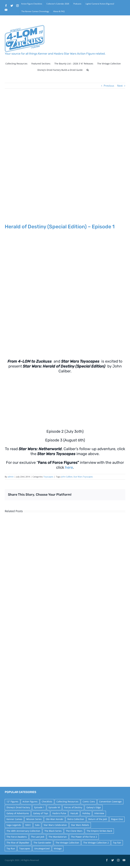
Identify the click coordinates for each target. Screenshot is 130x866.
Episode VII (54, 807)
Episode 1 (39, 807)
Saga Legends (13, 824)
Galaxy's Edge (93, 807)
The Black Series (53, 830)
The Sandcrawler (42, 842)
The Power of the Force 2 (84, 836)
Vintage (58, 848)
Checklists (47, 801)
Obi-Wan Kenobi (54, 819)
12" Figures (12, 801)
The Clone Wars (74, 830)
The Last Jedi (37, 836)
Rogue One (117, 819)
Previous (109, 85)
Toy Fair (117, 842)
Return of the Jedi (97, 819)
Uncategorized (42, 848)
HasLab (74, 813)
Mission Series (34, 819)
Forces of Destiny (73, 807)
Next (120, 85)
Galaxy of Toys (40, 813)
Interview (99, 813)
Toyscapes (48, 476)
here (69, 467)
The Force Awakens (16, 836)
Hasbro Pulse (59, 813)
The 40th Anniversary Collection (23, 830)
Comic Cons (89, 801)
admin (11, 476)
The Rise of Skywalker (17, 842)
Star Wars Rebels (80, 824)
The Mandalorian (58, 836)
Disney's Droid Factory (18, 807)
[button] (88, 70)
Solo (37, 824)
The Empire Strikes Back (99, 830)
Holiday (86, 813)
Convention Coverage (110, 801)
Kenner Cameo (14, 819)
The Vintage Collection (67, 842)
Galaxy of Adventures (17, 813)
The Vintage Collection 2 (96, 842)
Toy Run (10, 848)
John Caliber (66, 476)
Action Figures (30, 801)
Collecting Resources (67, 801)
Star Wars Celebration (55, 824)
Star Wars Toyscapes (83, 476)
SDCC (28, 824)
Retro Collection (75, 819)
